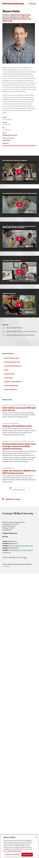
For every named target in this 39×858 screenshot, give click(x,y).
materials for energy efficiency (13, 381)
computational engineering (12, 362)
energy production (9, 374)
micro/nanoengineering (11, 385)
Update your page (13, 499)
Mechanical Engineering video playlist (21, 546)
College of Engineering (10, 533)
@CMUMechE (12, 541)
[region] (19, 846)
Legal (25, 557)
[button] (32, 3)
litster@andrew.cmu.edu (9, 135)
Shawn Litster (6, 140)
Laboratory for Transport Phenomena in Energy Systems (19, 145)
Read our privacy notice (15, 851)
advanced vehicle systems (11, 358)
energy (6, 370)
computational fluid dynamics (12, 366)
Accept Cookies (27, 854)
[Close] (36, 837)
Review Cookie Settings (12, 854)
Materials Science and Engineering (16, 19)
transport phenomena (10, 389)
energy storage (8, 378)
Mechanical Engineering (20, 15)
